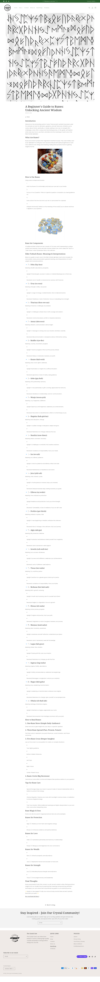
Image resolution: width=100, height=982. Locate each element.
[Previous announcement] (31, 1)
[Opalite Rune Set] (50, 240)
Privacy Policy (77, 939)
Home (51, 936)
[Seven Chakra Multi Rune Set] (50, 173)
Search (75, 936)
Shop (51, 939)
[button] (20, 7)
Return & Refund (78, 944)
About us (52, 944)
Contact (52, 941)
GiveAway (52, 948)
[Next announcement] (68, 1)
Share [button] (28, 117)
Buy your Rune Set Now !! (32, 896)
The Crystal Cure (10, 973)
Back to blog (51, 905)
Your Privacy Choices (79, 941)
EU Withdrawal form (79, 946)
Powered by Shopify (18, 973)
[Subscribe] (60, 922)
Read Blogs (53, 946)
